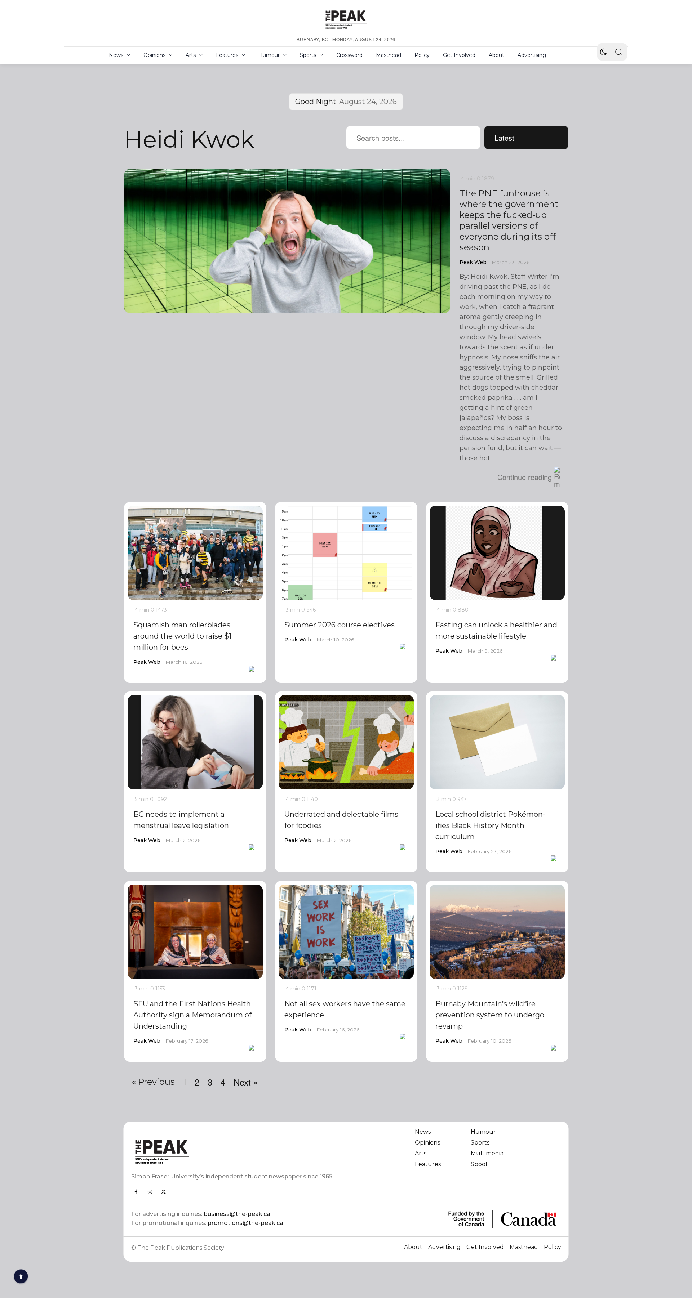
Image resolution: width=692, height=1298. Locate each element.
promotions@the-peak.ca (245, 1222)
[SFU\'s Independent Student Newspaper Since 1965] (234, 1151)
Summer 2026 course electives (339, 625)
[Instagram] (150, 1192)
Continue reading (524, 477)
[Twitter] (164, 1192)
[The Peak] (346, 19)
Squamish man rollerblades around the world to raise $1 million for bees (182, 636)
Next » (246, 1081)
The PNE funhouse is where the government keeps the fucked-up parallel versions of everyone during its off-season (509, 220)
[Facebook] (136, 1192)
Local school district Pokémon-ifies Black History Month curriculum (490, 825)
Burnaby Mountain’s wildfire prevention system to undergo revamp (489, 1014)
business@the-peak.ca (237, 1213)
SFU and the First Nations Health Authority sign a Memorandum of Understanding (192, 1014)
